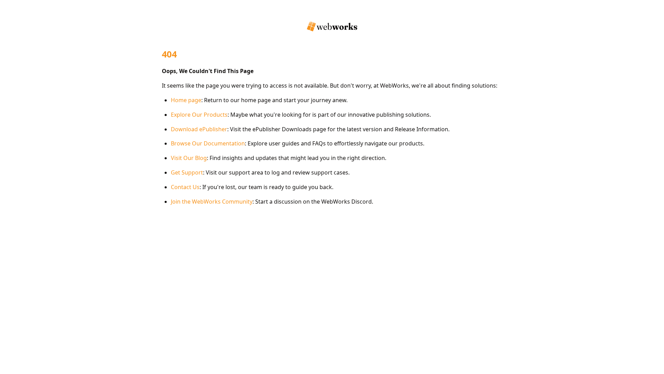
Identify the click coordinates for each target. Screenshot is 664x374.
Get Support (187, 172)
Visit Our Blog (189, 158)
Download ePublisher (199, 129)
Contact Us (185, 187)
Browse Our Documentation (208, 143)
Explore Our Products (199, 114)
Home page (186, 100)
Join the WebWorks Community (211, 201)
